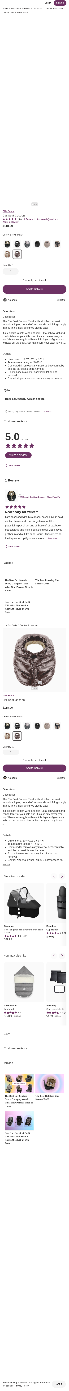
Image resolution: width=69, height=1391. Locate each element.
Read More (52, 538)
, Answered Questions (46, 219)
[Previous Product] (54, 876)
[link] (7, 244)
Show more (6, 825)
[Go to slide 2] (35, 204)
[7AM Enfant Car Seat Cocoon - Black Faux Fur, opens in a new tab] (11, 496)
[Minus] (5, 752)
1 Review (28, 219)
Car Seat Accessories (54, 9)
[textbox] (34, 405)
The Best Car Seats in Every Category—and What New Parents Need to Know (19, 585)
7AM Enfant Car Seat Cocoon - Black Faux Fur (39, 497)
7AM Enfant (8, 211)
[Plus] (17, 752)
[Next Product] (62, 876)
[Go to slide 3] (37, 204)
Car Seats (37, 9)
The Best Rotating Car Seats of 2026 (47, 582)
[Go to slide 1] (32, 204)
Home (5, 9)
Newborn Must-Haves (20, 9)
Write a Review (10, 222)
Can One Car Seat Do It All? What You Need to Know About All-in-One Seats (17, 607)
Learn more (47, 411)
